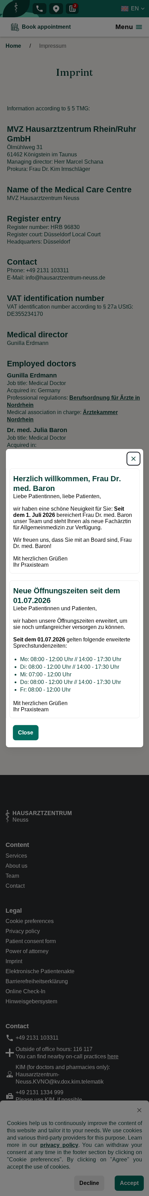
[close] (133, 458)
